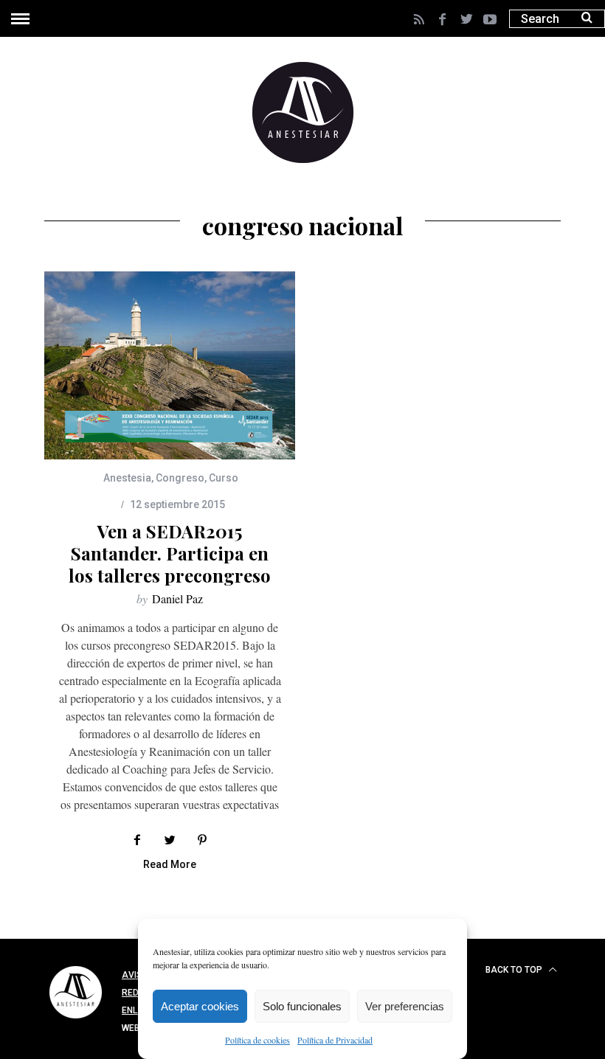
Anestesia (127, 478)
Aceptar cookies (200, 1006)
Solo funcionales (302, 1006)
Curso (223, 478)
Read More (169, 864)
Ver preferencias (404, 1006)
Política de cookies (257, 1040)
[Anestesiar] (75, 1020)
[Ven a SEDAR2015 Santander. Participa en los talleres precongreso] (169, 365)
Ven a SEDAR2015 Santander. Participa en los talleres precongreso (170, 553)
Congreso (180, 478)
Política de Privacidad (335, 1040)
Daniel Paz (177, 598)
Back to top (514, 970)
